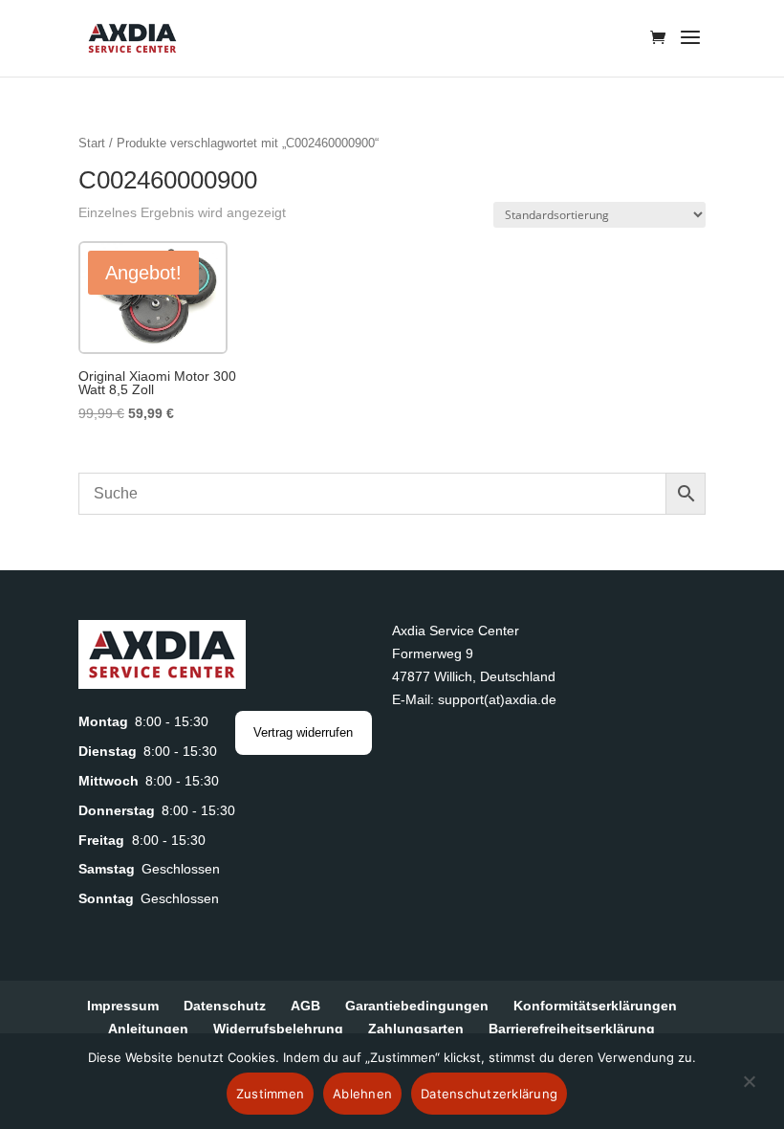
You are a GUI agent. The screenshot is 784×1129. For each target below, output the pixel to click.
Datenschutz (225, 1005)
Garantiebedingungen (417, 1005)
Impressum (123, 1005)
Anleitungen (148, 1028)
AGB (305, 1005)
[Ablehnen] (749, 1093)
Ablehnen (362, 1093)
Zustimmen (270, 1093)
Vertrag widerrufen (303, 732)
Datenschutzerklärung (489, 1093)
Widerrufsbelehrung (278, 1028)
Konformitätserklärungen (595, 1005)
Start (91, 143)
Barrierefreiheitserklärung (572, 1028)
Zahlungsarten (416, 1028)
